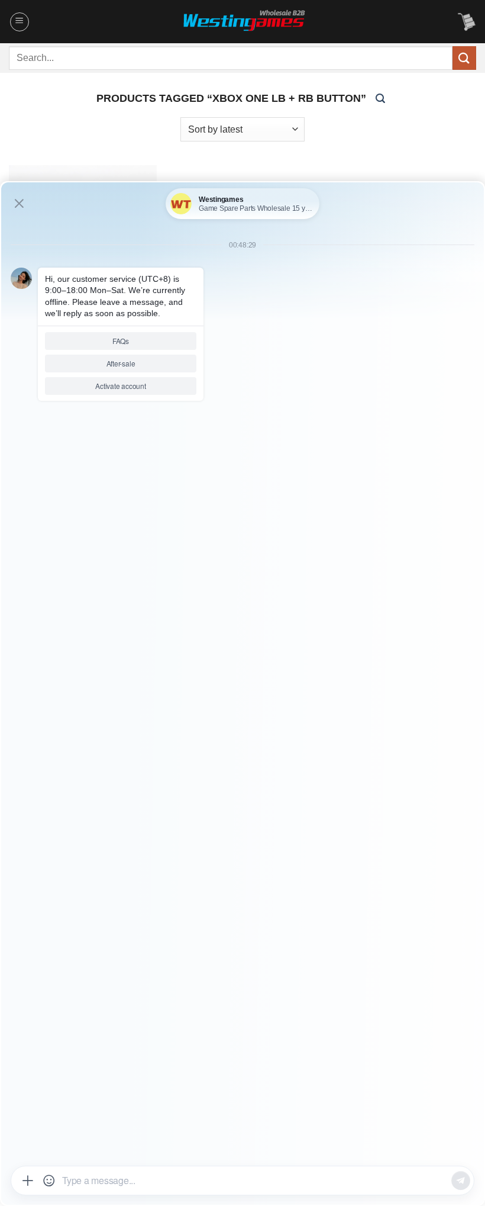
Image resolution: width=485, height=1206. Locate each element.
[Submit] (464, 57)
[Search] (380, 98)
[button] (19, 21)
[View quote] (466, 22)
